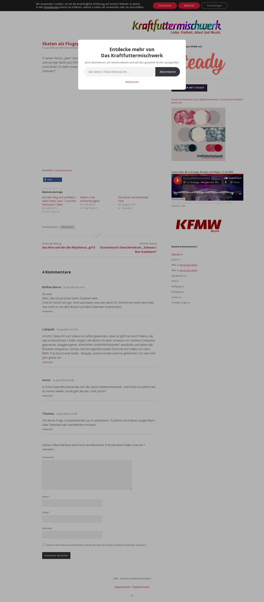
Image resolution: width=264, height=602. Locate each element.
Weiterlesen (132, 82)
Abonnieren (168, 72)
